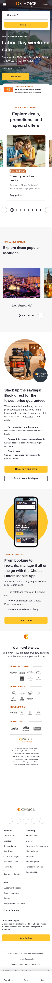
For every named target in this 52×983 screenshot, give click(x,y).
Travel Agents (32, 860)
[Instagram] (18, 816)
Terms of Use (11, 953)
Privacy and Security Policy (32, 953)
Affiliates (30, 855)
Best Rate (8, 846)
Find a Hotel (9, 831)
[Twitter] (34, 816)
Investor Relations (35, 865)
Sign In (45, 4)
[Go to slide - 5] (28, 210)
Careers (30, 836)
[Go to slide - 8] (40, 210)
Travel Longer (18, 723)
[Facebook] (10, 816)
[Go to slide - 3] (20, 210)
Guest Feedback (11, 889)
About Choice (33, 831)
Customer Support (12, 884)
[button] (26, 20)
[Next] (48, 210)
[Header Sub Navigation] (4, 4)
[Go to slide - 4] (24, 210)
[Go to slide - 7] (36, 210)
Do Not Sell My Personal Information (26, 965)
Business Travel (11, 857)
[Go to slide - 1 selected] (12, 210)
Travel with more (19, 683)
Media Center (33, 850)
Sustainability (33, 870)
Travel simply (17, 738)
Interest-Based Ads (26, 959)
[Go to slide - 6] (32, 210)
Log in (18, 869)
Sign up (7, 869)
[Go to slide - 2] (16, 210)
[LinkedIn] (26, 816)
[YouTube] (42, 816)
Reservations (9, 841)
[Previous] (4, 210)
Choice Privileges (12, 851)
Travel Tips (8, 862)
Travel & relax (18, 703)
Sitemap (7, 895)
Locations (8, 836)
